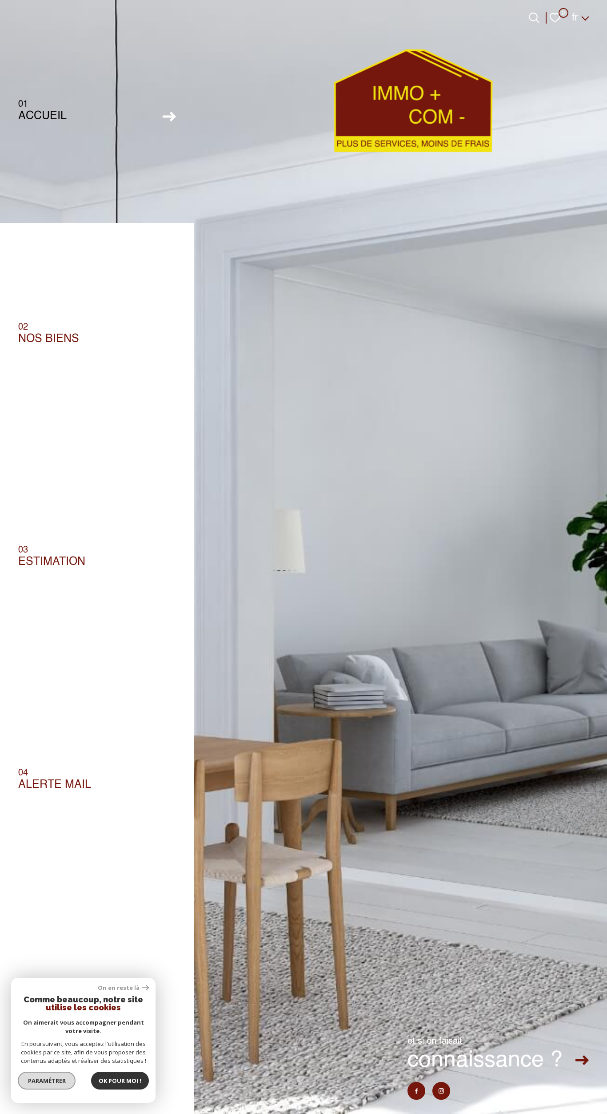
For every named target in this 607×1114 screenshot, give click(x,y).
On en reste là (119, 988)
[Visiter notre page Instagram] (441, 1091)
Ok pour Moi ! (120, 1081)
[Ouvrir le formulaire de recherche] (534, 18)
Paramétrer (47, 1081)
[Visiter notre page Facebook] (416, 1091)
